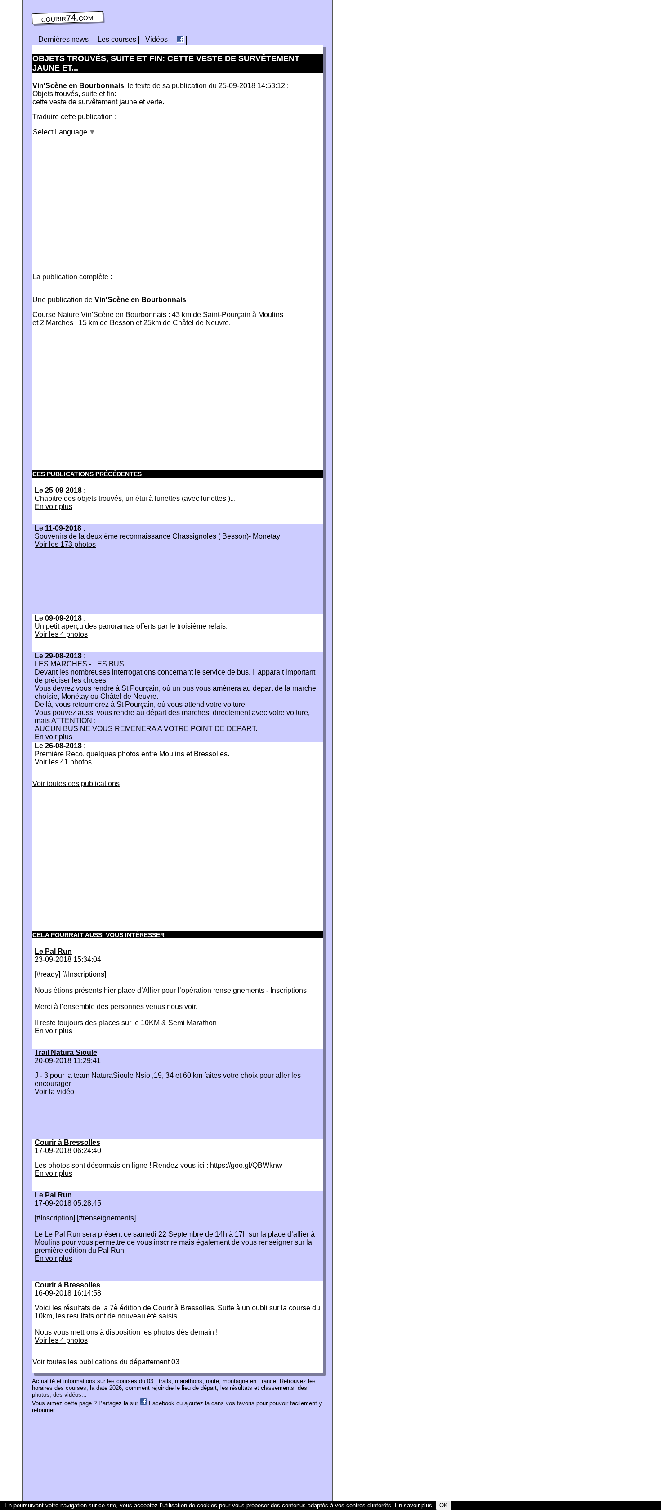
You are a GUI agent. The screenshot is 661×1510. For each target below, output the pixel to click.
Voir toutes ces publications (76, 783)
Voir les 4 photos (61, 634)
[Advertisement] (107, 199)
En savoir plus (413, 1505)
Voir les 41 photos (63, 762)
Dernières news (63, 39)
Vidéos (156, 39)
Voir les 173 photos (65, 544)
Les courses (117, 39)
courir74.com (67, 18)
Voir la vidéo (54, 1091)
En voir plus (53, 506)
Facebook (160, 1403)
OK (443, 1505)
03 (175, 1362)
